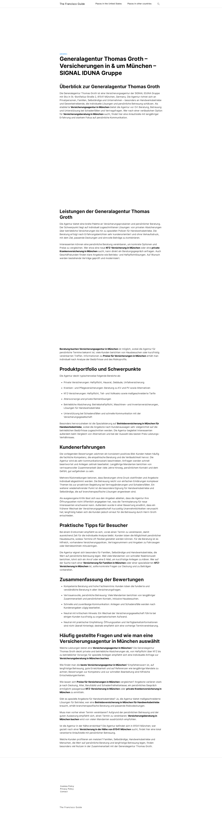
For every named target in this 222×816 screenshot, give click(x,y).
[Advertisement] (111, 28)
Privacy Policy (67, 789)
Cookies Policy (67, 786)
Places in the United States (108, 3)
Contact (64, 791)
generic (63, 54)
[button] (158, 4)
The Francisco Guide (72, 4)
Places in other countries (139, 3)
